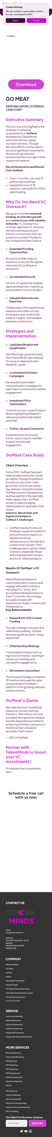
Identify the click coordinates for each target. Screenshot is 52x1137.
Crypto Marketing (13, 1095)
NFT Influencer (11, 1091)
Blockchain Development (16, 1103)
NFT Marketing (12, 1065)
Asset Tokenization (13, 1020)
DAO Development (13, 1099)
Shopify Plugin (12, 985)
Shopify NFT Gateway (15, 1033)
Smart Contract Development (18, 1107)
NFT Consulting (12, 1111)
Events (8, 977)
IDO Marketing (12, 1069)
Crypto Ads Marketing (15, 1057)
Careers (9, 972)
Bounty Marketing (13, 1053)
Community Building (14, 1016)
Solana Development (14, 1024)
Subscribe (37, 1123)
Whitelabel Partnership (15, 981)
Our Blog (9, 968)
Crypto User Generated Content (19, 1037)
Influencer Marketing (14, 1081)
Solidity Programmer (14, 1028)
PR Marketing (11, 1061)
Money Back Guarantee (15, 997)
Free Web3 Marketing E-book (18, 989)
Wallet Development (14, 1077)
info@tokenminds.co (14, 933)
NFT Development (13, 1073)
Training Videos (12, 964)
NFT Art (9, 1085)
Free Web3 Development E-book (19, 993)
